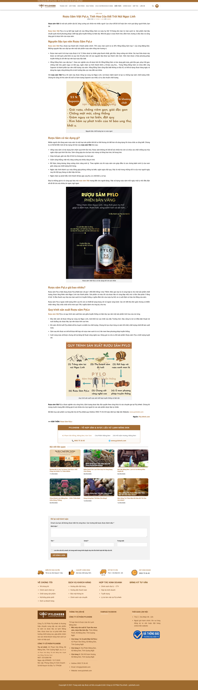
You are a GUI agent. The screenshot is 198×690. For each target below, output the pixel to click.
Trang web (120, 541)
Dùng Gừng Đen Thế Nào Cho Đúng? (95, 498)
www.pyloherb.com (136, 412)
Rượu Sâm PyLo (66, 422)
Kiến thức (117, 6)
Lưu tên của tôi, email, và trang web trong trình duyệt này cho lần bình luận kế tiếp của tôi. (83, 550)
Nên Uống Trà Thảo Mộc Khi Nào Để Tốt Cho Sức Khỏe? (131, 499)
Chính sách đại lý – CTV (110, 586)
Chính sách (127, 6)
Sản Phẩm (80, 6)
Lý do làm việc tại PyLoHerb (111, 597)
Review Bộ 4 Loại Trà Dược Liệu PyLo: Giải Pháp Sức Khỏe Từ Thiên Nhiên (63, 470)
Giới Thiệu (72, 6)
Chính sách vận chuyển (78, 597)
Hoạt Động (90, 6)
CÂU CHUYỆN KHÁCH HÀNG (104, 6)
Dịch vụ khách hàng (47, 601)
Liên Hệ (142, 6)
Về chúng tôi (44, 586)
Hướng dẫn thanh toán (78, 590)
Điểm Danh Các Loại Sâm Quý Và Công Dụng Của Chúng (98, 470)
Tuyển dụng (105, 594)
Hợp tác (135, 6)
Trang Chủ (63, 6)
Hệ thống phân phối (47, 597)
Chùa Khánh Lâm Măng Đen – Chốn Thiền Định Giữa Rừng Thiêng (65, 499)
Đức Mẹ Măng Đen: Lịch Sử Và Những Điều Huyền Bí (131, 470)
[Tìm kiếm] (153, 6)
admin (109, 19)
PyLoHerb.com (144, 417)
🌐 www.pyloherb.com (117, 441)
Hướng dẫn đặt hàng (78, 586)
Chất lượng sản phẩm (48, 594)
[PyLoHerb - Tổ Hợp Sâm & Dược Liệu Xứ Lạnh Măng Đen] (47, 6)
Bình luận (54, 526)
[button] (157, 6)
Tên (52, 541)
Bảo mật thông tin (77, 594)
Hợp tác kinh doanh (108, 590)
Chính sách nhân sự (47, 590)
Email (86, 541)
